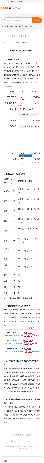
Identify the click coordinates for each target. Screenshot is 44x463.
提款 (16, 26)
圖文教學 (22, 36)
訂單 (30, 26)
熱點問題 (11, 36)
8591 (26, 26)
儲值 (11, 26)
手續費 (21, 26)
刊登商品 (25, 42)
